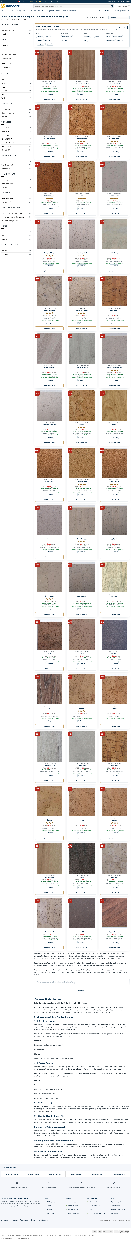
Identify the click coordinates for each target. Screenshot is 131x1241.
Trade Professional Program (84, 1235)
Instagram (25, 1220)
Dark (3, 232)
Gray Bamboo (82, 539)
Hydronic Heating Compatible (12, 213)
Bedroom (5, 50)
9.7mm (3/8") (6, 135)
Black (3, 79)
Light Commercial (7, 113)
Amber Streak (49, 84)
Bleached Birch (114, 196)
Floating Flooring (95, 1202)
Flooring (4, 11)
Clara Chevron (49, 367)
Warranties (114, 1213)
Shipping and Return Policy (33, 1235)
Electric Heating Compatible (11, 221)
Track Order (51, 1213)
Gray (3, 87)
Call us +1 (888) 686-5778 (64, 1235)
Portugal (4, 250)
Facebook (36, 1220)
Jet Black (114, 653)
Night (82, 932)
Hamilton (114, 596)
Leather (82, 708)
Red (2, 94)
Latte (49, 708)
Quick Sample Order (49, 99)
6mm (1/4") (5, 128)
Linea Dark (114, 765)
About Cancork (116, 1202)
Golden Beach (49, 482)
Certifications (115, 1205)
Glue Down (5, 34)
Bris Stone (114, 253)
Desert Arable (82, 424)
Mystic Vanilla (49, 932)
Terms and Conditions (14, 1235)
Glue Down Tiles (95, 1205)
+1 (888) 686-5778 (106, 11)
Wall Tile (92, 1209)
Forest (114, 424)
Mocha (82, 877)
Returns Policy (73, 1209)
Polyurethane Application (98, 1213)
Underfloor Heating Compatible (12, 217)
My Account (121, 1)
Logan (49, 820)
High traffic (110, 40)
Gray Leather (49, 596)
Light (3, 236)
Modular (114, 877)
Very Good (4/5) (7, 165)
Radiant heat (119, 40)
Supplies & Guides (53, 11)
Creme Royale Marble (114, 367)
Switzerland (5, 254)
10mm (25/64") (6, 139)
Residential (5, 117)
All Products (51, 1202)
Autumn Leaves (81, 139)
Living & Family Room (10, 54)
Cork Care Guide (73, 1213)
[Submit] (112, 6)
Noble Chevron (114, 932)
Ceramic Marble (49, 310)
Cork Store (4, 19)
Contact (128, 1)
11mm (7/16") (6, 146)
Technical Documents (118, 1209)
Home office (49, 44)
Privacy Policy (49, 1235)
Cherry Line (114, 310)
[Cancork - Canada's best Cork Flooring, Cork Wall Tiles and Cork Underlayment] (13, 6)
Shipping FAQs (73, 1205)
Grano (49, 539)
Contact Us (72, 1202)
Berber (82, 196)
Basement (6, 59)
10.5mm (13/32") (7, 143)
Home (3, 1235)
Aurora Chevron (49, 139)
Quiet (108, 36)
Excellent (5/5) (6, 169)
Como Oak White (82, 367)
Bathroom (6, 63)
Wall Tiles (50, 1209)
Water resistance (117, 36)
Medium (4, 239)
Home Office (6, 68)
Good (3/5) (5, 161)
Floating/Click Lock (8, 30)
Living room (40, 44)
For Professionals (69, 11)
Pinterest (46, 1220)
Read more (82, 990)
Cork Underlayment (36, 11)
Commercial (5, 109)
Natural (4, 91)
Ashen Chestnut (114, 84)
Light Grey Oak (49, 765)
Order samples (121, 27)
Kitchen (5, 45)
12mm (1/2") (5, 150)
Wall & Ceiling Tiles (18, 11)
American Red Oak (82, 84)
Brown (3, 83)
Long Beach (49, 877)
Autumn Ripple (114, 139)
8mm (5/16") (6, 132)
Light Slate (82, 765)
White (3, 98)
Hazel (49, 653)
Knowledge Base (112, 1)
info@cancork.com (122, 11)
